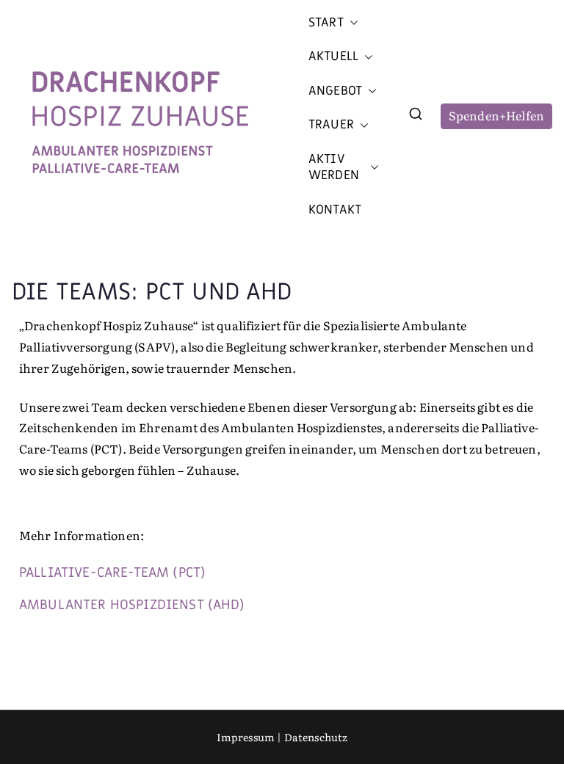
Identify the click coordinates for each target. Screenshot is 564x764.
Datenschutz (316, 737)
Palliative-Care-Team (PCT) (112, 572)
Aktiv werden (333, 167)
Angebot (335, 91)
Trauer (331, 125)
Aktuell (333, 56)
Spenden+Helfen (496, 115)
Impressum (246, 737)
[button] (351, 23)
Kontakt (334, 210)
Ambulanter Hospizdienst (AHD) (132, 605)
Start (326, 23)
